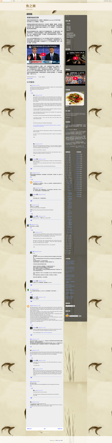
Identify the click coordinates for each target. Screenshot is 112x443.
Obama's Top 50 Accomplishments (46, 332)
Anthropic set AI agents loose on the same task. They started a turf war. (70, 275)
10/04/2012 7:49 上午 (34, 224)
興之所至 (78, 186)
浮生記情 (78, 179)
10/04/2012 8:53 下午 (39, 188)
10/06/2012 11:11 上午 (42, 297)
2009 (68, 253)
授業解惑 (78, 167)
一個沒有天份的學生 (70, 199)
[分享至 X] (41, 77)
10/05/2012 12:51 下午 (39, 390)
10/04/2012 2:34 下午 (38, 95)
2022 (68, 160)
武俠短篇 (78, 196)
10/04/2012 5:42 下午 (36, 305)
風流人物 (78, 175)
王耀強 (67, 129)
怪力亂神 (78, 169)
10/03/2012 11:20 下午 (35, 85)
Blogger (59, 440)
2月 (68, 246)
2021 (68, 162)
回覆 (32, 93)
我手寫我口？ (69, 191)
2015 (68, 172)
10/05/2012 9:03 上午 (37, 251)
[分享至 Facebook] (42, 77)
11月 (69, 180)
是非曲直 (78, 154)
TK (30, 289)
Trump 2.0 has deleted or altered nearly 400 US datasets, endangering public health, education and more (70, 262)
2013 (68, 175)
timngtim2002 (68, 124)
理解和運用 (70, 206)
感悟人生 (78, 159)
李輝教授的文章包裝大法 (70, 193)
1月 (68, 248)
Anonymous (68, 131)
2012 (68, 177)
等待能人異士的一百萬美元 (70, 203)
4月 (68, 243)
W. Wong (34, 159)
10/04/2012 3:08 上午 (38, 181)
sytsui (31, 381)
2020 (68, 164)
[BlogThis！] (40, 77)
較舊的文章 (60, 428)
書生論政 (31, 78)
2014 (68, 173)
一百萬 (69, 210)
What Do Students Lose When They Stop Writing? (70, 271)
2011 (68, 250)
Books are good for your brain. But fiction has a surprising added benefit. (70, 267)
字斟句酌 (78, 181)
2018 (68, 167)
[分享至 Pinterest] (44, 77)
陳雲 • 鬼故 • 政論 (70, 184)
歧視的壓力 (70, 185)
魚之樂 (31, 6)
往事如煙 (78, 182)
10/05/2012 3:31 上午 (35, 381)
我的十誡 (69, 217)
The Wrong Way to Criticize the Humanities (70, 290)
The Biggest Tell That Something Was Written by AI (70, 293)
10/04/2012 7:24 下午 (35, 350)
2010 (68, 252)
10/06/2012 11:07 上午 (42, 216)
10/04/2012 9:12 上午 (34, 289)
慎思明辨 (78, 156)
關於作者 (67, 15)
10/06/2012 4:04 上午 (35, 402)
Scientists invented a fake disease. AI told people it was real (69, 297)
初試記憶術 (70, 212)
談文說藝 (78, 190)
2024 (68, 157)
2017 (68, 169)
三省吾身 (78, 161)
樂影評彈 (78, 184)
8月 (68, 236)
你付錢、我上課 (70, 230)
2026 (68, 154)
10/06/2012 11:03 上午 (42, 194)
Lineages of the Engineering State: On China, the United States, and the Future (70, 286)
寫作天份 (69, 200)
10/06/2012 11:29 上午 (42, 159)
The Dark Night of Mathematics (69, 279)
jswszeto (31, 305)
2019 (68, 165)
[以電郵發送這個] (39, 77)
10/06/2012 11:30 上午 (42, 360)
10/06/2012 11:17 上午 (42, 327)
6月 (68, 240)
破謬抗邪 (78, 177)
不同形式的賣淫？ (70, 220)
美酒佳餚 (78, 194)
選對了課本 (70, 216)
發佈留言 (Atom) (46, 432)
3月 (68, 245)
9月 (68, 235)
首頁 (45, 428)
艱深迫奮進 (70, 196)
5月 (68, 241)
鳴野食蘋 (78, 192)
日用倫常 (78, 158)
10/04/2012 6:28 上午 (35, 205)
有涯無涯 (78, 165)
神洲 (31, 339)
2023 (68, 159)
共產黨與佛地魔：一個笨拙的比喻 (70, 224)
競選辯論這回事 (70, 227)
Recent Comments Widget (82, 147)
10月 (69, 181)
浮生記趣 (78, 171)
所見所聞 (78, 188)
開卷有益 (78, 163)
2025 (68, 155)
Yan (33, 181)
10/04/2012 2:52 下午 (38, 232)
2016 (68, 170)
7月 (68, 238)
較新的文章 (29, 428)
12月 (69, 178)
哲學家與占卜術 (70, 188)
